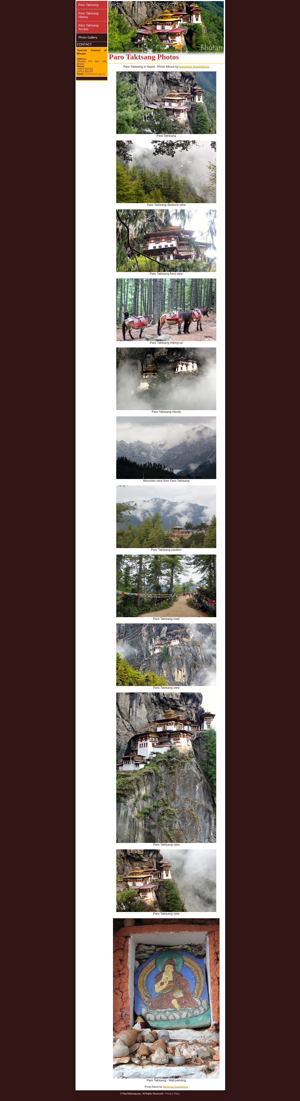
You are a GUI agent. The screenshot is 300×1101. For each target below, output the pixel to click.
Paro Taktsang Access (88, 27)
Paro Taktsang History (88, 15)
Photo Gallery (87, 37)
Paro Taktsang (88, 5)
